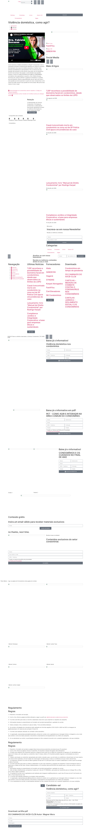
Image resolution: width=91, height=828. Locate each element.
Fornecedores (18, 18)
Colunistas (22, 15)
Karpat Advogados (54, 284)
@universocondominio (62, 717)
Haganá (49, 276)
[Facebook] (35, 2)
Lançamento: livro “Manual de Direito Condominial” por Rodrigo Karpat (62, 184)
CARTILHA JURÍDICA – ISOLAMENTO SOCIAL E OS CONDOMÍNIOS (72, 302)
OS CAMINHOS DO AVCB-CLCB (73, 275)
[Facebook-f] (47, 61)
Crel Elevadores (53, 291)
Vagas (36, 18)
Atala (48, 268)
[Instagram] (39, 2)
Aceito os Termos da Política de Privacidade (58, 430)
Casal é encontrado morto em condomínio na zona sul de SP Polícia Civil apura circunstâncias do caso (62, 127)
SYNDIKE (50, 280)
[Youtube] (42, 2)
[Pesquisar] (31, 2)
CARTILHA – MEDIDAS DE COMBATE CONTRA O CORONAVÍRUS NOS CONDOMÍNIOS (72, 287)
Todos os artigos (32, 112)
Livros (30, 15)
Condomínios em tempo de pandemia (74, 269)
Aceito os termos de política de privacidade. (20, 559)
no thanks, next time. (18, 532)
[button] (11, 119)
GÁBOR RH (51, 51)
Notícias (13, 15)
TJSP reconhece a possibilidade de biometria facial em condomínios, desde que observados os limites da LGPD (64, 93)
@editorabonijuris (51, 717)
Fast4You (50, 46)
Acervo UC (40, 15)
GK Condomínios (53, 295)
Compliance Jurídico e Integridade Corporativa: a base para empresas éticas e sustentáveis (61, 217)
